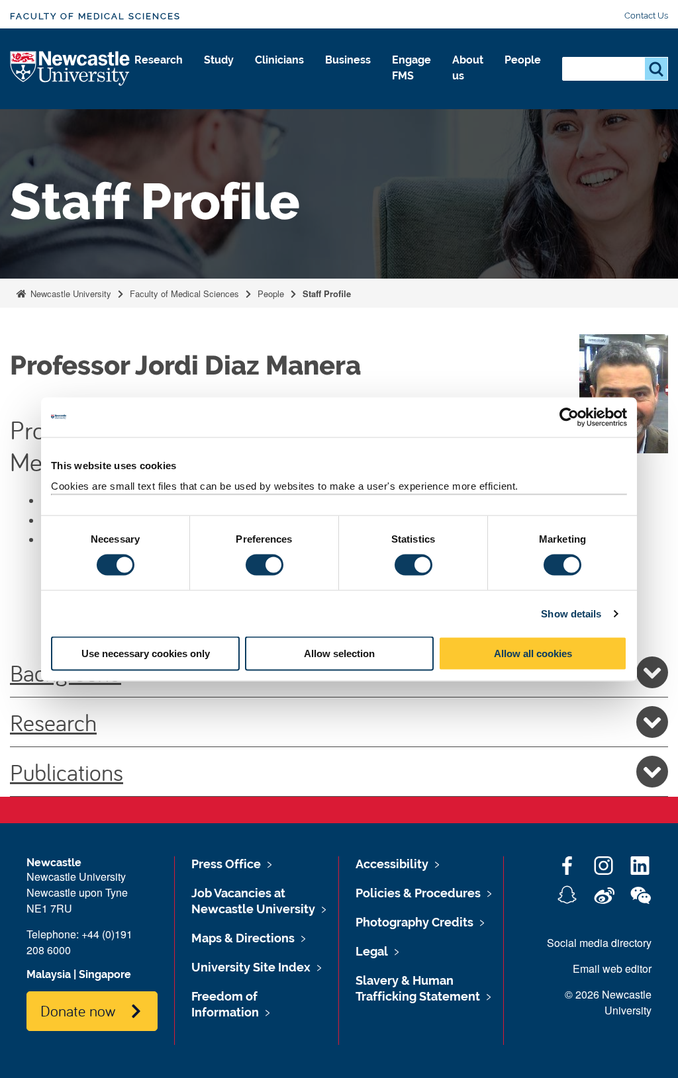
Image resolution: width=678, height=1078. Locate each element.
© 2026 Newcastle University (608, 1002)
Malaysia (48, 974)
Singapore (105, 974)
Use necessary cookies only (145, 653)
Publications (66, 771)
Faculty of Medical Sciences (95, 16)
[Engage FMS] (411, 90)
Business (348, 60)
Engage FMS (411, 68)
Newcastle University (69, 293)
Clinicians (279, 60)
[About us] (467, 90)
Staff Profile (327, 293)
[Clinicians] (279, 74)
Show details (571, 613)
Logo (70, 69)
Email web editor (612, 968)
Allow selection (339, 653)
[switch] (264, 564)
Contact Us (646, 16)
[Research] (158, 74)
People (523, 60)
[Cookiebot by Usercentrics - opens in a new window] (569, 417)
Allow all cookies (533, 653)
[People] (523, 74)
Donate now (77, 1010)
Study (219, 60)
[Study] (219, 74)
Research (158, 60)
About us (467, 68)
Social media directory (599, 942)
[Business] (348, 74)
